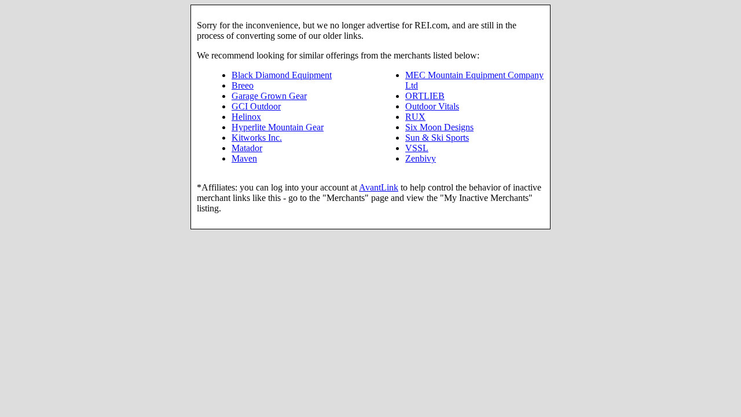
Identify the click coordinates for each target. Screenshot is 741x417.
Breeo (243, 85)
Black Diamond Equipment (282, 75)
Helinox (246, 117)
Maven (244, 158)
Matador (247, 148)
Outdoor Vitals (432, 106)
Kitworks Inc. (257, 137)
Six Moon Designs (439, 127)
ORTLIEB (425, 96)
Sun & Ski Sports (437, 137)
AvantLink (378, 187)
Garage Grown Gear (269, 96)
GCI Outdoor (256, 106)
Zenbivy (420, 158)
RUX (415, 117)
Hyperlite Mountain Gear (278, 127)
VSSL (416, 148)
